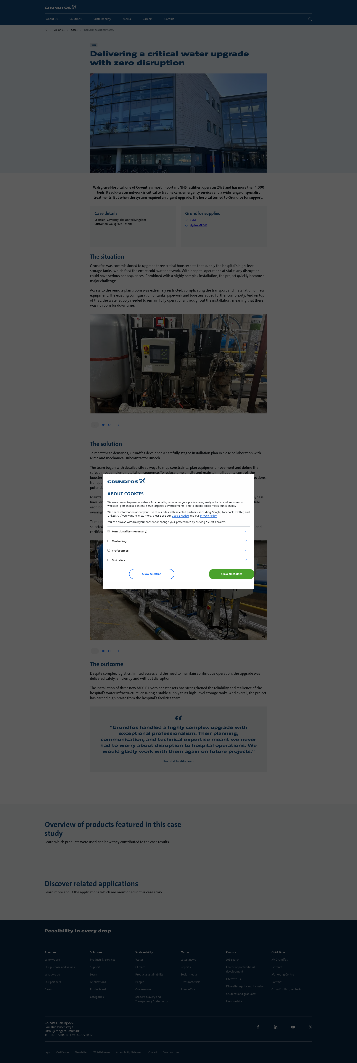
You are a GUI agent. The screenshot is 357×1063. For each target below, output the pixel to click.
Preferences (120, 550)
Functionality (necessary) (129, 531)
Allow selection (151, 574)
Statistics (118, 560)
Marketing (119, 541)
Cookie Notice (180, 515)
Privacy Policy (208, 515)
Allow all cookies (231, 574)
